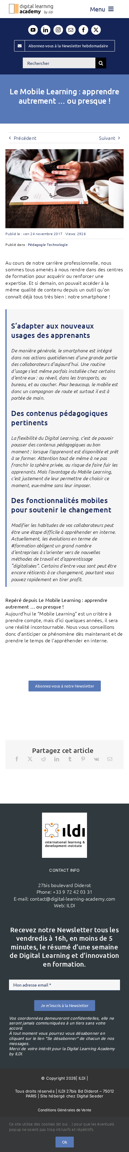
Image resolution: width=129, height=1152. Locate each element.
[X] (30, 759)
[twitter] (96, 30)
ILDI (71, 905)
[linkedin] (45, 30)
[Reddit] (43, 759)
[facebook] (83, 30)
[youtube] (33, 30)
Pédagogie (37, 244)
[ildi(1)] (64, 815)
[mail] (71, 30)
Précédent (25, 137)
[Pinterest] (83, 759)
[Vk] (96, 759)
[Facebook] (16, 759)
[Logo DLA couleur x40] (31, 6)
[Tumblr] (69, 759)
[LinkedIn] (56, 759)
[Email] (109, 759)
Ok (64, 1141)
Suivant (107, 137)
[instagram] (58, 30)
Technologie (57, 244)
